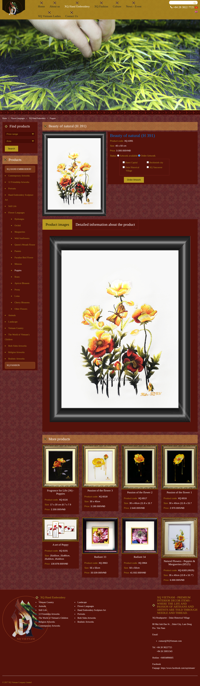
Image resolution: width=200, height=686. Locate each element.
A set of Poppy (60, 544)
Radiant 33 (100, 556)
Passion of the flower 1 (179, 492)
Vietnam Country (15, 328)
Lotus (17, 296)
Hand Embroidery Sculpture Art (92, 610)
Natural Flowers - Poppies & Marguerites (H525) (179, 563)
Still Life (12, 206)
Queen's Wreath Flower (25, 245)
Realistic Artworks (16, 359)
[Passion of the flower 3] (100, 466)
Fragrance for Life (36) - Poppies (60, 492)
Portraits (12, 188)
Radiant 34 (140, 556)
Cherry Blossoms (22, 302)
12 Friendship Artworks (18, 182)
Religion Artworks (16, 352)
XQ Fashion (101, 6)
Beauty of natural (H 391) (132, 135)
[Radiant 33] (100, 535)
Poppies (53, 118)
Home (41, 6)
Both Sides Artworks (17, 346)
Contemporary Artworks (19, 176)
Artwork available (128, 155)
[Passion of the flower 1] (179, 467)
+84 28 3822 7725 (183, 7)
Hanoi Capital (131, 162)
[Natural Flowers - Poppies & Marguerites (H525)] (179, 537)
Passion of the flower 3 (100, 490)
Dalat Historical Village (132, 169)
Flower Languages (18, 118)
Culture (117, 6)
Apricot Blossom (22, 283)
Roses (17, 277)
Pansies (18, 251)
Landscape (13, 322)
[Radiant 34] (140, 535)
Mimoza (18, 264)
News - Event (133, 6)
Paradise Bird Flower (24, 257)
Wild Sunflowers (22, 238)
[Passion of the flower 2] (140, 467)
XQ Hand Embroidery (77, 6)
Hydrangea (19, 219)
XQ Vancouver (155, 167)
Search (11, 148)
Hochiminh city (156, 162)
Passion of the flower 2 (139, 492)
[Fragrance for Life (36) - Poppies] (60, 466)
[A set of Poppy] (60, 529)
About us (55, 6)
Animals (12, 315)
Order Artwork (147, 155)
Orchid (18, 225)
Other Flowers (21, 309)
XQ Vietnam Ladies (49, 16)
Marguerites (20, 232)
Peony (17, 290)
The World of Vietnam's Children (53, 618)
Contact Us (71, 16)
